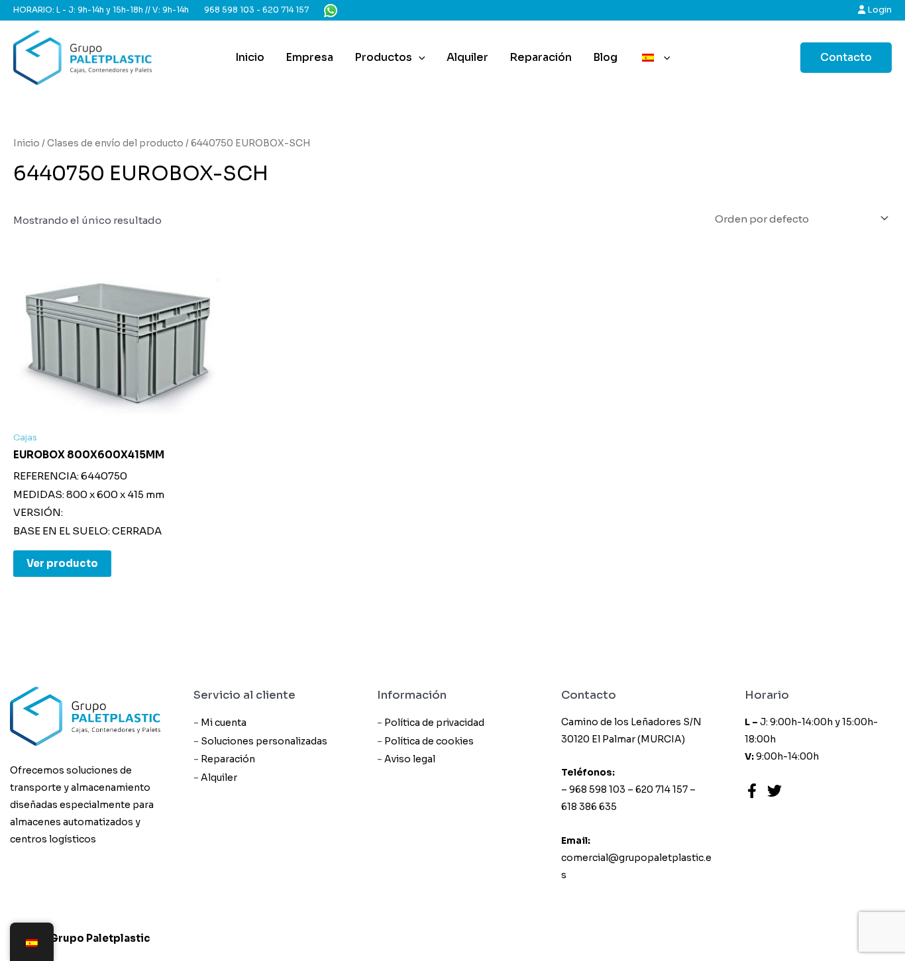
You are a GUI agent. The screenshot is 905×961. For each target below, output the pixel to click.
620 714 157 (285, 10)
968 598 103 (229, 10)
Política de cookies (429, 741)
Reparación (540, 57)
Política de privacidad (434, 723)
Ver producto (62, 563)
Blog (605, 57)
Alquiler (467, 57)
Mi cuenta (223, 723)
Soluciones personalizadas (264, 741)
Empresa (309, 57)
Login (878, 9)
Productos (383, 57)
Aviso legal (409, 759)
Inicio (249, 57)
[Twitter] (774, 791)
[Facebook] (752, 791)
